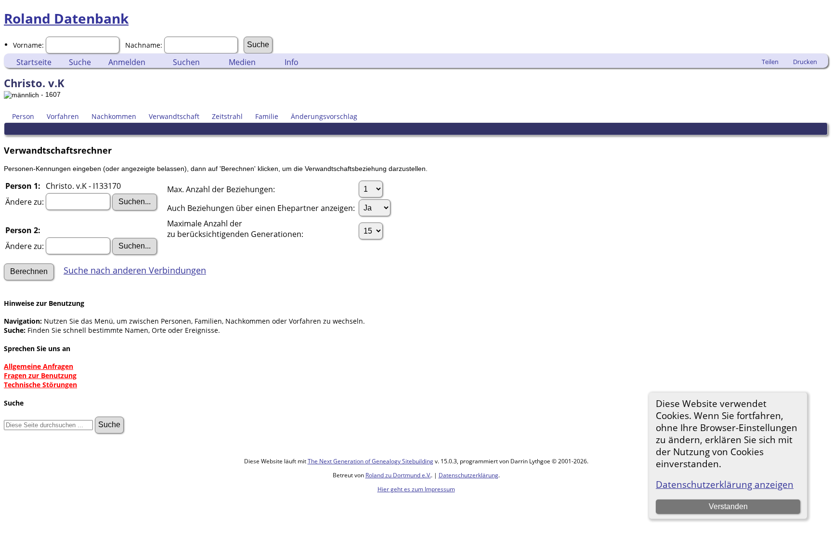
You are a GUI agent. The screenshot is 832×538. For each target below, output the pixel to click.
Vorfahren (63, 116)
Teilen (770, 61)
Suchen (186, 62)
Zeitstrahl (227, 116)
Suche (80, 62)
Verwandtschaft (174, 116)
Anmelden (126, 62)
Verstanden (728, 506)
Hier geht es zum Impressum (416, 489)
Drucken (805, 61)
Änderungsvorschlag (324, 116)
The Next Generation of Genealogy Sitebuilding (370, 461)
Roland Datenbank (66, 18)
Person (23, 116)
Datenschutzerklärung (468, 475)
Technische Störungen (40, 384)
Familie (266, 116)
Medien (242, 62)
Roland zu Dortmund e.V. (398, 475)
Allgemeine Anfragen (38, 366)
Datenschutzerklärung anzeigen (724, 484)
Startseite (34, 62)
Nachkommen (113, 116)
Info (292, 62)
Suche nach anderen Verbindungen (135, 270)
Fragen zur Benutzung (40, 375)
